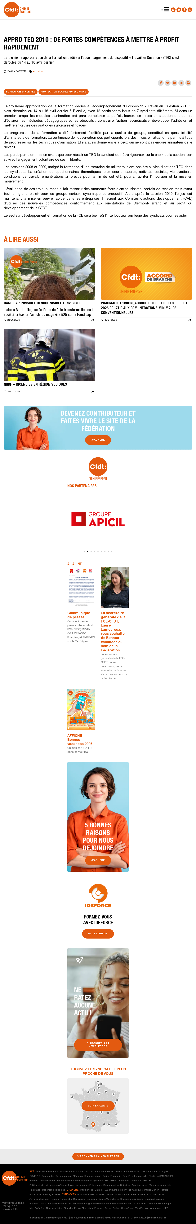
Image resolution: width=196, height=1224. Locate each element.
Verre (57, 1194)
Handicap (124, 1181)
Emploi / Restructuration (42, 1181)
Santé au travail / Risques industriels (151, 1185)
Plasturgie (47, 1194)
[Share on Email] (181, 83)
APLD (72, 1172)
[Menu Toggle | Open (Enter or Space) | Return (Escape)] (162, 10)
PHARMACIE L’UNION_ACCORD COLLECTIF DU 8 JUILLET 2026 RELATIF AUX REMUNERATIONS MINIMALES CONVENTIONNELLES (144, 308)
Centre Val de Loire (108, 1199)
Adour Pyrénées (85, 1194)
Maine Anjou (165, 1204)
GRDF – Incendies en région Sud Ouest (36, 385)
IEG (106, 1190)
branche (72, 1190)
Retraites (125, 1185)
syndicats (69, 1194)
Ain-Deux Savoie (104, 1194)
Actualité (38, 71)
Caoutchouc (86, 1190)
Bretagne (92, 1199)
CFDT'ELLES (91, 1172)
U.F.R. (166, 1208)
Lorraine (152, 1204)
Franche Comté (37, 1204)
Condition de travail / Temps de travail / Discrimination (128, 1172)
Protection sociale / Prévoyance (63, 92)
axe (31, 1172)
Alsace (141, 1194)
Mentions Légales (13, 1203)
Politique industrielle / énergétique (48, 1185)
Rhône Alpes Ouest (123, 1208)
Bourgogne (79, 1199)
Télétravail (34, 1190)
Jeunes (135, 1181)
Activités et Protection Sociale (52, 1172)
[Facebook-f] (184, 9)
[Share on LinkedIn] (174, 83)
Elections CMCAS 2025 (161, 1176)
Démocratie (48, 1176)
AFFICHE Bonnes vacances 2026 (79, 740)
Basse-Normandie (62, 1199)
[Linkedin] (173, 9)
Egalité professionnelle (135, 1176)
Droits (106, 1176)
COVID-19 (34, 1176)
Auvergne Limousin (39, 1199)
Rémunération (111, 1185)
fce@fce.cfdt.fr (157, 1218)
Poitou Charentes (83, 1208)
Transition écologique (53, 1190)
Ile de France (76, 1204)
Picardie (68, 1208)
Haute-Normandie (57, 1204)
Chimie (98, 1190)
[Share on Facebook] (161, 83)
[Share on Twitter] (168, 83)
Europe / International (68, 1181)
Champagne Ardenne (131, 1199)
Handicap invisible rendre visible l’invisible (42, 304)
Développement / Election (69, 1176)
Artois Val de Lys (155, 1194)
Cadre (79, 1172)
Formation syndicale (20, 92)
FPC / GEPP (111, 1181)
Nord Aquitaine (54, 1208)
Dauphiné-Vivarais (154, 1199)
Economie (115, 1176)
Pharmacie (35, 1194)
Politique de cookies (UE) (10, 1208)
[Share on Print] (188, 83)
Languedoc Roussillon (96, 1204)
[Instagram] (190, 9)
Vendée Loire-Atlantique (148, 1208)
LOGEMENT (146, 1181)
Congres (163, 1172)
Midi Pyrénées (37, 1208)
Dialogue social (92, 1176)
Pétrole (164, 1190)
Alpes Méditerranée (125, 1194)
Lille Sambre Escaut (120, 1204)
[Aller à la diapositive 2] (87, 551)
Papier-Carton (151, 1190)
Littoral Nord (139, 1204)
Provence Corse (102, 1208)
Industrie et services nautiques (126, 1190)
